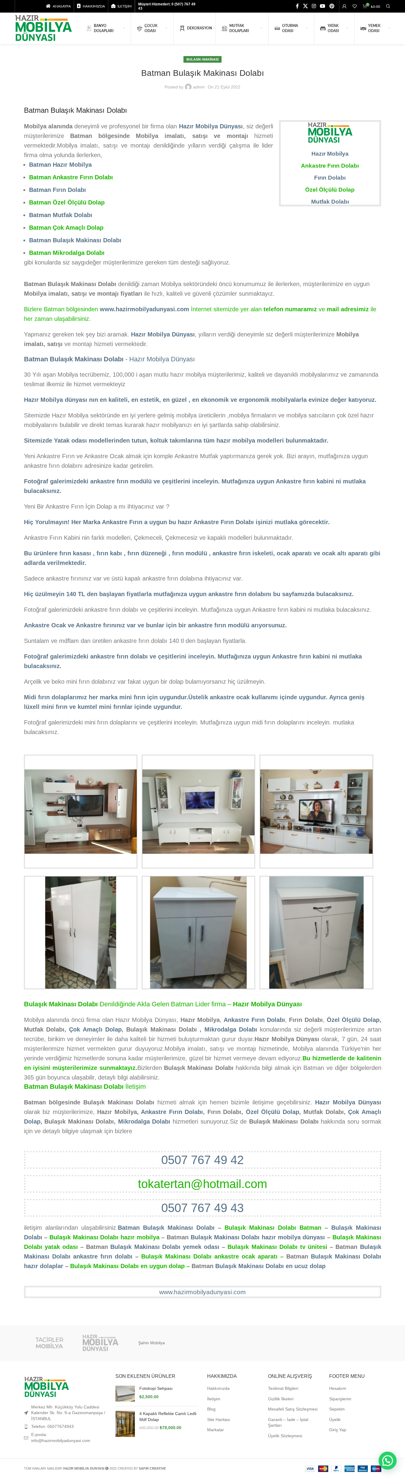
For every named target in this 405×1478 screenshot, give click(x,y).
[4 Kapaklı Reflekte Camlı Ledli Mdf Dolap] (125, 1424)
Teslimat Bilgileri (283, 1388)
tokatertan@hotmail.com (202, 1183)
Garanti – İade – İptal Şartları (288, 1422)
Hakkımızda (218, 1388)
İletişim (213, 1398)
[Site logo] (43, 27)
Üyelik (335, 1419)
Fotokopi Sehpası (156, 1388)
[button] (388, 1461)
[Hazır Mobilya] (100, 1343)
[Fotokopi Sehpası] (125, 1394)
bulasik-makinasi (202, 59)
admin (199, 87)
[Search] (388, 6)
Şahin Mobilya (151, 1342)
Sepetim (337, 1409)
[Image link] (46, 1386)
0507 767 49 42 (202, 1159)
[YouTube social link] (322, 6)
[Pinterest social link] (331, 6)
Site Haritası (218, 1419)
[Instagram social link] (314, 6)
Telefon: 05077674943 (52, 1426)
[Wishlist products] (355, 6)
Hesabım (337, 1388)
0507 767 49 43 (202, 1207)
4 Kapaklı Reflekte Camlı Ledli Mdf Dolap (167, 1416)
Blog (211, 1409)
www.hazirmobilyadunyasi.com (202, 1291)
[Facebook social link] (297, 6)
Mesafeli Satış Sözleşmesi (292, 1409)
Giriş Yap (337, 1429)
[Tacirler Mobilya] (49, 1343)
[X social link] (305, 6)
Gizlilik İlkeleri (280, 1398)
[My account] (344, 6)
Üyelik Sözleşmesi (285, 1435)
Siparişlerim (340, 1398)
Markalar (215, 1429)
